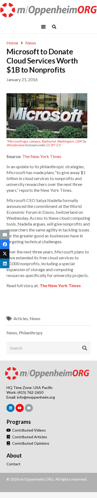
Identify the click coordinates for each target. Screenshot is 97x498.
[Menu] (43, 26)
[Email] (29, 408)
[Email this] (4, 234)
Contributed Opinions (30, 443)
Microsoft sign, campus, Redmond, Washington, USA (44, 141)
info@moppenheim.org (36, 397)
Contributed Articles (29, 437)
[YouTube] (20, 408)
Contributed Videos (28, 430)
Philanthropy (31, 332)
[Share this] (4, 244)
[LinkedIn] (10, 408)
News (35, 318)
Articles (20, 318)
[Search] (84, 348)
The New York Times (41, 156)
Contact (13, 464)
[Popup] (54, 27)
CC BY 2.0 (53, 145)
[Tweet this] (4, 254)
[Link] (48, 10)
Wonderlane (15, 145)
